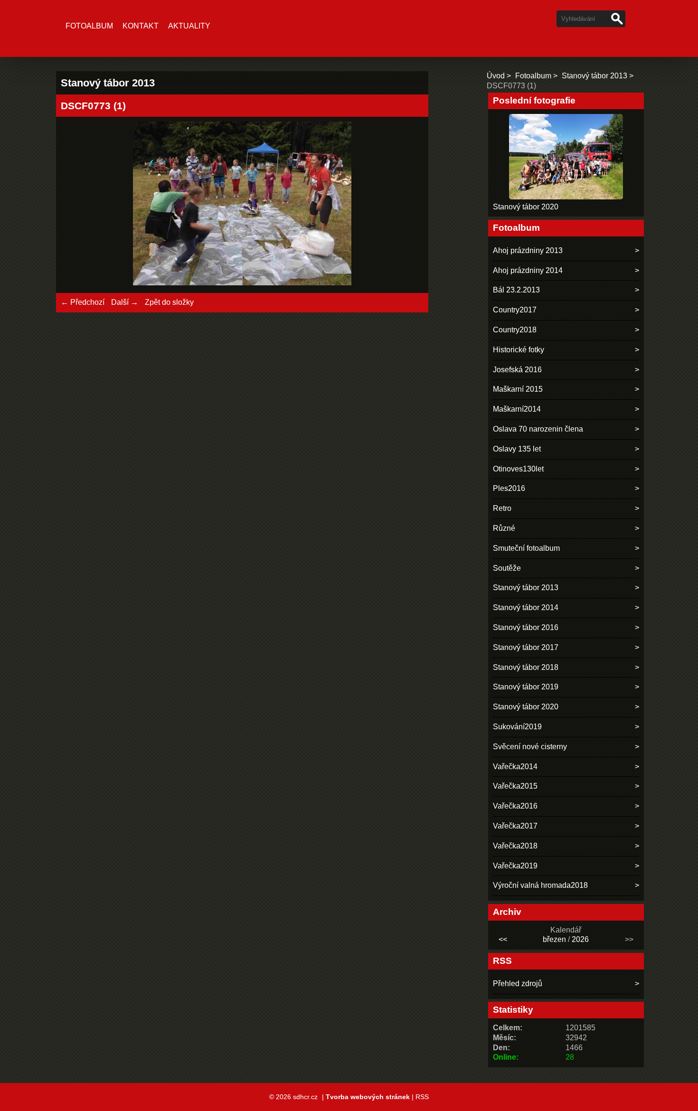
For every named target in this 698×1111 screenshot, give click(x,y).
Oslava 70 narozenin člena (538, 429)
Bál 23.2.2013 (516, 290)
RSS (422, 1097)
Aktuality (189, 26)
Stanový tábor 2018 (525, 667)
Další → (124, 302)
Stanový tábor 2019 (525, 687)
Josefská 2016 (517, 370)
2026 (580, 939)
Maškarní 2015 (518, 389)
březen (554, 939)
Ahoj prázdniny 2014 (528, 270)
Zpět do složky (169, 302)
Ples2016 (509, 488)
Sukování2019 (517, 727)
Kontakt (141, 26)
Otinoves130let (518, 469)
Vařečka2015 (515, 786)
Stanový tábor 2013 (594, 76)
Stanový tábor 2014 (525, 607)
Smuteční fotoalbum (526, 548)
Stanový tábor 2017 (525, 647)
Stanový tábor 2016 (525, 627)
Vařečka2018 (515, 846)
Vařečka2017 (515, 826)
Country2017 (515, 310)
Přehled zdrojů (517, 983)
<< (503, 939)
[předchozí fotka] (76, 205)
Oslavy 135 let (517, 449)
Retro (502, 508)
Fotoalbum (89, 26)
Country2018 (515, 330)
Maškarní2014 (517, 409)
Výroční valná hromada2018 (540, 885)
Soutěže (507, 568)
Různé (504, 528)
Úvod (496, 76)
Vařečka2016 (515, 806)
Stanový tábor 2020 (525, 207)
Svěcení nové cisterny (530, 747)
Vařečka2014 (515, 767)
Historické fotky (518, 350)
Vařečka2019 (515, 866)
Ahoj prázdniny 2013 (528, 250)
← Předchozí (82, 302)
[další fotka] (408, 205)
